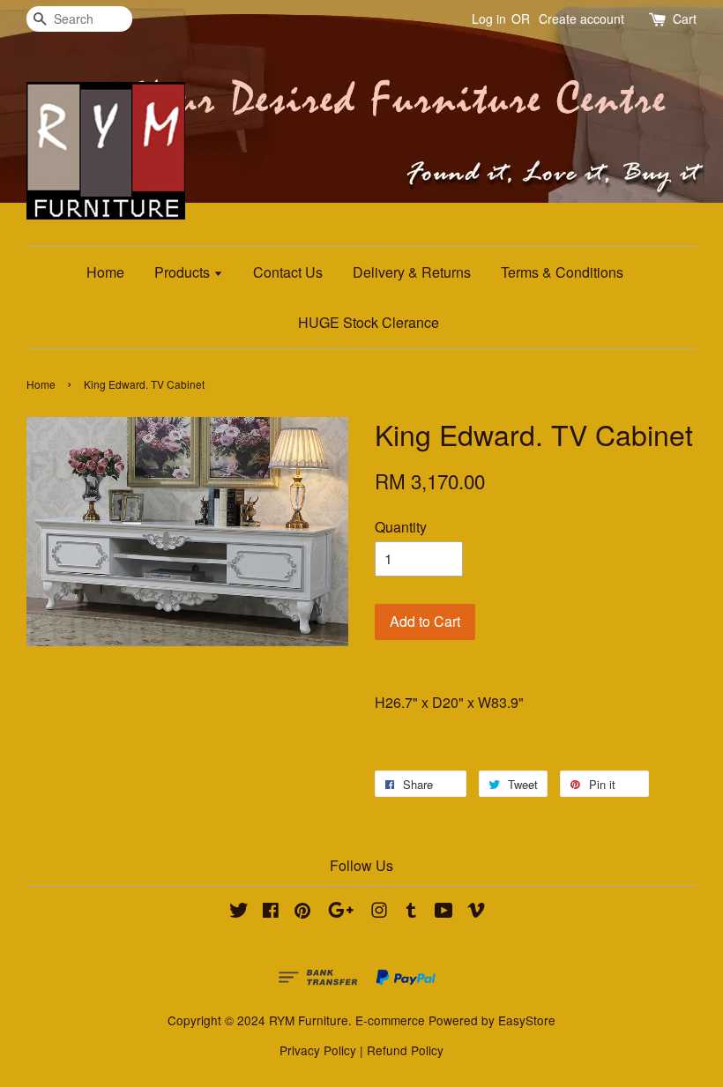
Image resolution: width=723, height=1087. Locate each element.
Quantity (401, 527)
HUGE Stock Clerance (368, 322)
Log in (489, 18)
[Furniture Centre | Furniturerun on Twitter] (239, 912)
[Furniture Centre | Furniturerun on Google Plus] (340, 912)
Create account (581, 18)
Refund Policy (405, 1050)
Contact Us (288, 272)
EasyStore (526, 1020)
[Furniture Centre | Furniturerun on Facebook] (270, 912)
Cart (685, 18)
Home (105, 272)
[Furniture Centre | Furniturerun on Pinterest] (302, 912)
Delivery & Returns (412, 272)
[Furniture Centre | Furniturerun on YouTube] (444, 912)
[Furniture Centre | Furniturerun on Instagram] (379, 912)
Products (183, 272)
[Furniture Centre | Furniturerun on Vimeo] (476, 912)
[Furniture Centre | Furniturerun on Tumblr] (411, 912)
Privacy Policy (318, 1050)
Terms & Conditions (562, 272)
